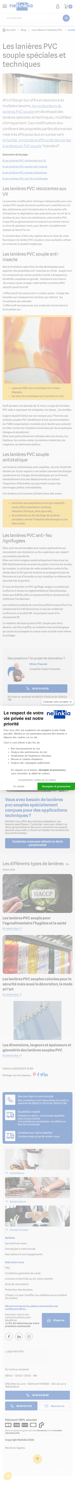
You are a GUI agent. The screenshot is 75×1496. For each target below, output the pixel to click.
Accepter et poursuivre (56, 786)
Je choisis (18, 786)
